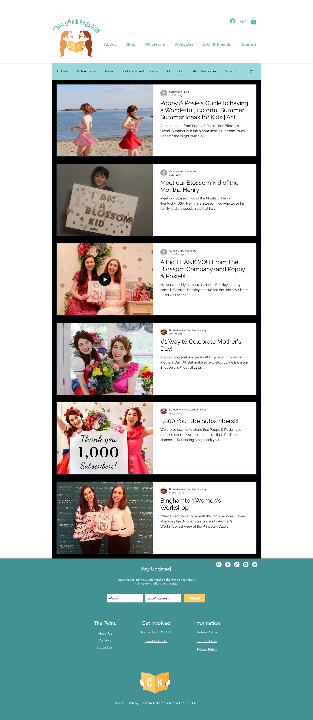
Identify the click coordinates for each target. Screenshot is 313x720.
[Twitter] (254, 564)
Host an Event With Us (156, 632)
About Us (105, 633)
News (109, 71)
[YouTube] (245, 564)
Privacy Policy (207, 649)
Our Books (174, 71)
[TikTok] (237, 564)
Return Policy (207, 632)
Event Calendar (156, 641)
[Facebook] (228, 564)
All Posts (62, 71)
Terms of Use (207, 641)
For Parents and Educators (140, 71)
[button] (254, 20)
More (228, 71)
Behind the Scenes (203, 71)
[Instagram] (219, 564)
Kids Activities (87, 71)
